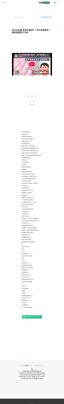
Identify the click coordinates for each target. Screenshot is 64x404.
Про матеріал (32, 104)
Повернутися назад (18, 17)
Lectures (34, 101)
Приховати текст (47, 17)
